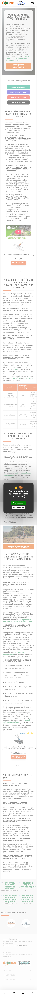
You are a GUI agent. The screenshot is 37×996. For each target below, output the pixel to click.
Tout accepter (18, 503)
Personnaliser (18, 507)
